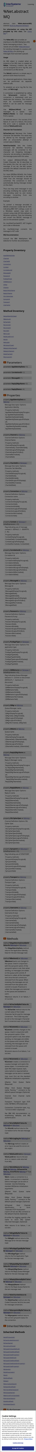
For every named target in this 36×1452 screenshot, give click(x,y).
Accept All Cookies (18, 1448)
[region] (18, 1431)
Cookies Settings (18, 1443)
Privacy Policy (28, 1439)
